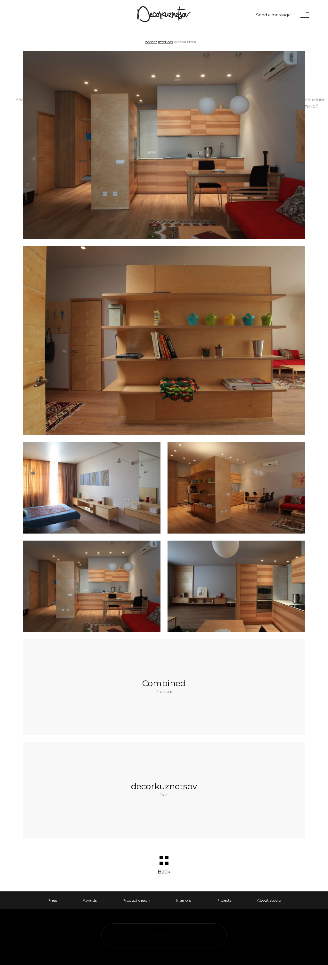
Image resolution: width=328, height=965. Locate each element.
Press (52, 900)
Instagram (155, 956)
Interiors (183, 900)
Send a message (273, 14)
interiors (165, 41)
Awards (90, 900)
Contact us (164, 934)
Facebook (181, 956)
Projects (224, 900)
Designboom (128, 956)
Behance (203, 956)
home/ (151, 41)
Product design (136, 900)
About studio (269, 900)
